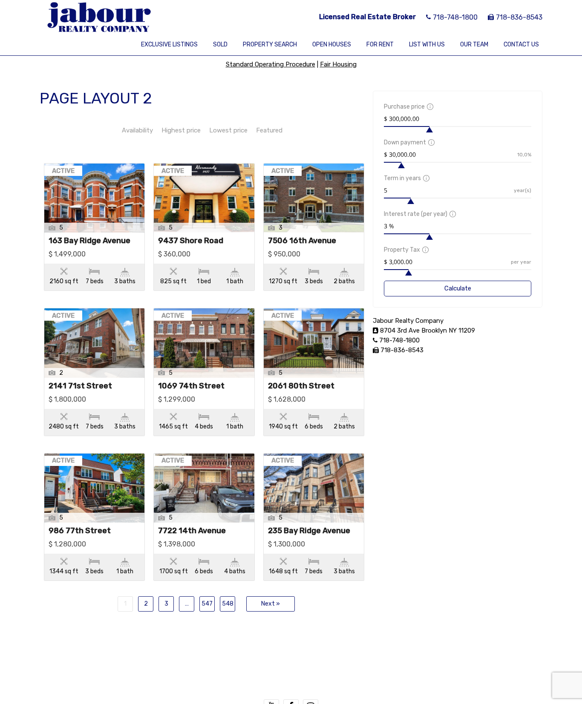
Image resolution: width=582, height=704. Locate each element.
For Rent (380, 44)
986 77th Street (80, 531)
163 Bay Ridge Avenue (89, 241)
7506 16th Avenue (302, 241)
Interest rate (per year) (415, 214)
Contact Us (521, 44)
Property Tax (402, 249)
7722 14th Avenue (192, 531)
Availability (137, 130)
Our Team (474, 44)
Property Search (270, 44)
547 (207, 603)
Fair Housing (338, 64)
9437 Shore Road (190, 241)
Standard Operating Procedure (270, 64)
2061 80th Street (301, 386)
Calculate (457, 288)
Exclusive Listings (169, 44)
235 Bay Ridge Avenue (309, 531)
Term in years (402, 178)
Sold (220, 44)
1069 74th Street (191, 386)
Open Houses (331, 44)
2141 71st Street (80, 386)
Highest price (181, 130)
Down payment (405, 142)
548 (227, 603)
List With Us (427, 44)
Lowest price (228, 130)
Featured (269, 130)
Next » (270, 603)
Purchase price (404, 106)
